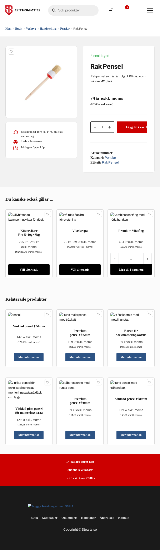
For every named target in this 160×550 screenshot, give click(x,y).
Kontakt (123, 517)
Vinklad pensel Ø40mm (131, 399)
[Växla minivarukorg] (137, 10)
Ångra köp (107, 517)
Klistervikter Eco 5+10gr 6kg (29, 232)
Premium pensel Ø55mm (80, 332)
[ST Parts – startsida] (22, 10)
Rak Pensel (110, 162)
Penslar (110, 157)
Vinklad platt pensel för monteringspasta (28, 410)
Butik (34, 517)
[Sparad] (11, 52)
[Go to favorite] (124, 10)
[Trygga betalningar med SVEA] (51, 506)
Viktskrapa (80, 230)
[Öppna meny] (150, 10)
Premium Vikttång (131, 230)
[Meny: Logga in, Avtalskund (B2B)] (111, 10)
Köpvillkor (88, 517)
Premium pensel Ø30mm (80, 401)
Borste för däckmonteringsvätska (131, 332)
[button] (71, 51)
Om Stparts (69, 517)
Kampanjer (50, 517)
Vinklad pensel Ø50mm (29, 326)
